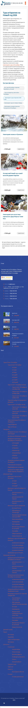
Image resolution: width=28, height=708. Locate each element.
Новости (10, 669)
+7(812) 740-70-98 (13, 291)
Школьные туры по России (15, 552)
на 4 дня (14, 372)
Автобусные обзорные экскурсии (17, 436)
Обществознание (17, 533)
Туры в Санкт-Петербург (10, 362)
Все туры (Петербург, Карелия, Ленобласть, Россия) (12, 88)
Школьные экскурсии (9, 555)
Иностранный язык (17, 519)
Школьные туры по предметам (16, 505)
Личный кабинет (16, 662)
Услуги (5, 632)
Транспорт (11, 637)
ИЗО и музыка (16, 524)
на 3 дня (14, 370)
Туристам (10, 666)
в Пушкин (14, 445)
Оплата (14, 659)
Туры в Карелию (12, 424)
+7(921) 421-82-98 (13, 298)
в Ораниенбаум (16, 453)
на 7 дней (14, 379)
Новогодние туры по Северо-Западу (13, 103)
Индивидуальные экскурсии (15, 467)
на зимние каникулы (17, 550)
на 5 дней (14, 375)
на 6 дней (14, 377)
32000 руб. (7, 190)
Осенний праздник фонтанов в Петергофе (18, 343)
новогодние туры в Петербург (11, 65)
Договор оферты (17, 654)
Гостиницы (11, 634)
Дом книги (14, 326)
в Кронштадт (16, 450)
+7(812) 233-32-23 (13, 296)
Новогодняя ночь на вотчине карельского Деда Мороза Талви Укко (13, 216)
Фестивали (11, 642)
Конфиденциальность (18, 657)
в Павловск (15, 448)
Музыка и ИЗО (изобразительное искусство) (17, 613)
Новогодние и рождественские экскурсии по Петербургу (12, 107)
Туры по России (12, 427)
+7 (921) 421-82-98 (17, 3)
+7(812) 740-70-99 (13, 293)
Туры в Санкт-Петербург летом (16, 404)
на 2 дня (14, 367)
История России (16, 508)
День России (14, 313)
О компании (11, 647)
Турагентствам (12, 664)
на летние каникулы (17, 545)
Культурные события (18, 671)
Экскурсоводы (16, 649)
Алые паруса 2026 (15, 320)
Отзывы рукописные (18, 676)
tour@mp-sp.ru (12, 284)
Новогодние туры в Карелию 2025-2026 (12, 98)
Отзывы (10, 674)
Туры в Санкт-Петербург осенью (17, 384)
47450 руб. (7, 149)
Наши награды (16, 652)
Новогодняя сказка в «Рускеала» (13, 134)
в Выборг (14, 455)
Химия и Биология (17, 536)
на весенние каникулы (18, 543)
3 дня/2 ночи (21, 149)
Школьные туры (7, 474)
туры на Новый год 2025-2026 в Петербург (11, 93)
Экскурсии (6, 429)
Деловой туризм (8, 629)
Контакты (6, 644)
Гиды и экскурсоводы (14, 639)
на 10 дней (15, 382)
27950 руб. (7, 233)
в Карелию (15, 458)
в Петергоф (15, 443)
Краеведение (16, 521)
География (15, 531)
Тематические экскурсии (14, 464)
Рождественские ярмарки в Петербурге (17, 334)
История (14, 606)
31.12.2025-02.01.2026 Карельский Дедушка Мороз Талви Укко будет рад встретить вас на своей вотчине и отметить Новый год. (13, 224)
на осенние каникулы (18, 547)
